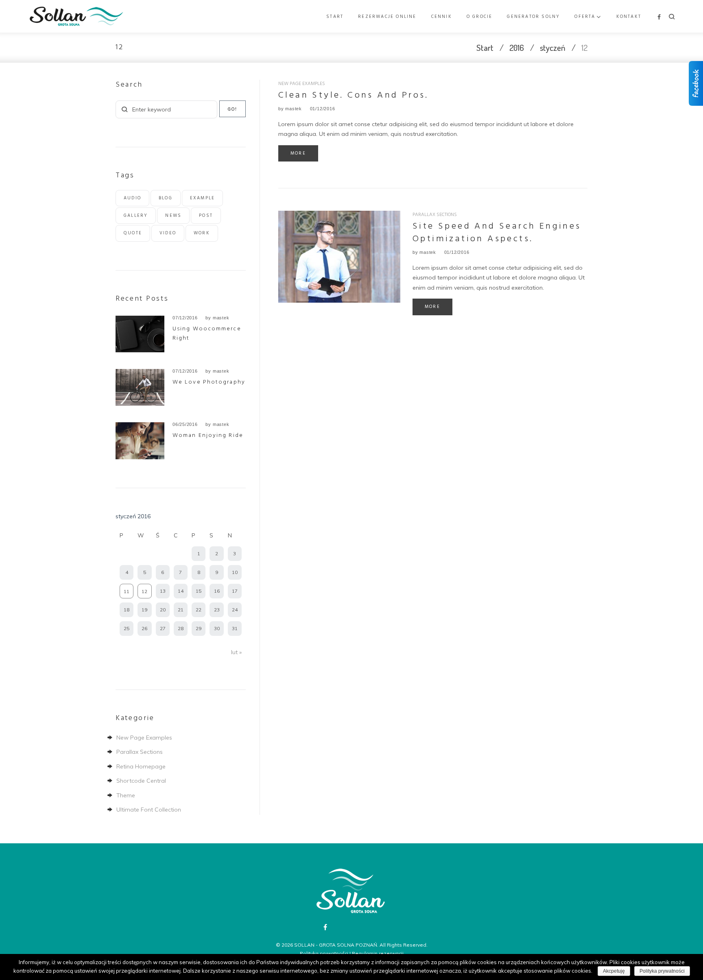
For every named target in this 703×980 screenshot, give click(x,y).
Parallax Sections (435, 215)
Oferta (584, 16)
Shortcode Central (141, 780)
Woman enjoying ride (207, 435)
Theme (125, 795)
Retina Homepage (141, 766)
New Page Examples (301, 84)
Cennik (441, 16)
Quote (133, 233)
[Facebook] (659, 17)
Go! (233, 109)
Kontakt (628, 16)
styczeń (552, 47)
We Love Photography (208, 382)
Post (206, 215)
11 (126, 591)
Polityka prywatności (324, 953)
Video (167, 233)
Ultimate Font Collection (148, 809)
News (173, 215)
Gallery (136, 215)
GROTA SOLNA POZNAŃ (348, 945)
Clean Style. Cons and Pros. (353, 95)
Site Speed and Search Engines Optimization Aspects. (497, 232)
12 (144, 591)
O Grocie (480, 16)
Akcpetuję (614, 971)
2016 (516, 47)
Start (334, 16)
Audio (132, 198)
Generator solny (533, 16)
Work (202, 233)
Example (202, 198)
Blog (165, 198)
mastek (293, 108)
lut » (236, 652)
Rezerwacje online (387, 16)
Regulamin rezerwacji (378, 953)
